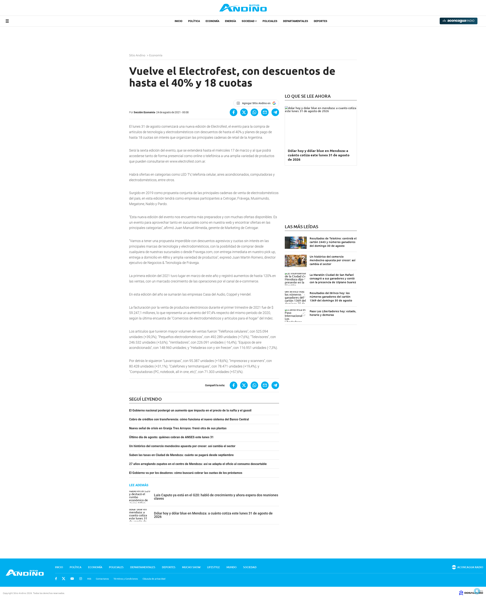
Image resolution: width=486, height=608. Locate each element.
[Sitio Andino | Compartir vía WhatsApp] (254, 112)
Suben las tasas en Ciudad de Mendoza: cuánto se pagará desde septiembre (181, 455)
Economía (212, 21)
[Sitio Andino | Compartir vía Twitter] (244, 112)
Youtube (72, 578)
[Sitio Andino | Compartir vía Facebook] (233, 112)
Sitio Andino (137, 55)
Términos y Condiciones (126, 578)
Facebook (56, 578)
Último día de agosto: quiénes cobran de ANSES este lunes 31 (171, 437)
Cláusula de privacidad (154, 578)
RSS (89, 578)
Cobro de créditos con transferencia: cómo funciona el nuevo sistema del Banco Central (189, 419)
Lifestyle (213, 567)
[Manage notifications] (477, 591)
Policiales (270, 21)
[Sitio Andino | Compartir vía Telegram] (275, 112)
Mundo (231, 567)
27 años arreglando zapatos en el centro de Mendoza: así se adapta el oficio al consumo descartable (198, 464)
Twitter (63, 578)
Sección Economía (144, 112)
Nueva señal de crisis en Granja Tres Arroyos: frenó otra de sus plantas (177, 428)
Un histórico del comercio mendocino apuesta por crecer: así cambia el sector (182, 446)
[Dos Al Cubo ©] (471, 594)
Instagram (81, 578)
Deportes (320, 21)
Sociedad (248, 21)
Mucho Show (191, 567)
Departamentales (295, 21)
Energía (230, 21)
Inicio (178, 21)
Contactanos (102, 578)
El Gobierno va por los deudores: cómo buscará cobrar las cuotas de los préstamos (185, 472)
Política (194, 21)
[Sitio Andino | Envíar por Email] (265, 112)
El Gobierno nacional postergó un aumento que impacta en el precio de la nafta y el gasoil (190, 410)
